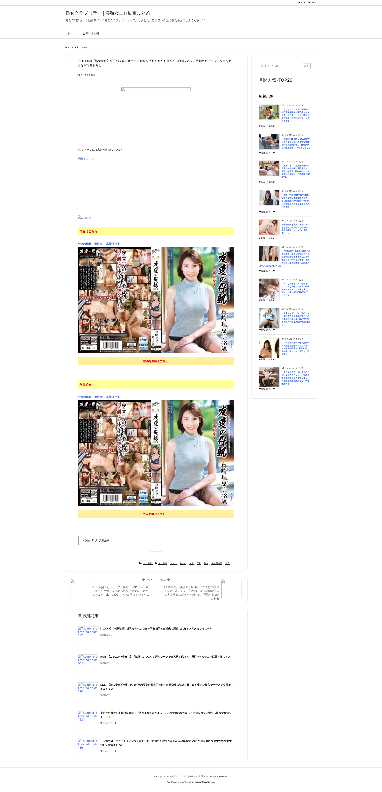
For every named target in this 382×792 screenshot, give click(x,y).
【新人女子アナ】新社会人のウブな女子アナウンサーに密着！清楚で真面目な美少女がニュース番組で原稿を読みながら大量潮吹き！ (295, 378)
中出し (183, 563)
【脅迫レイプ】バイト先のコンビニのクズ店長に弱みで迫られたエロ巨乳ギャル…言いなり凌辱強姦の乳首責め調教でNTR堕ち (296, 319)
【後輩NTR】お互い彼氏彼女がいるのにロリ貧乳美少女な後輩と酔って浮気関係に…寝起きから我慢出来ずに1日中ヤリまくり (296, 143)
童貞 (227, 563)
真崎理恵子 (216, 563)
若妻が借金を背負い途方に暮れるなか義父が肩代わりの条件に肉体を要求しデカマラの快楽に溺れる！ (295, 229)
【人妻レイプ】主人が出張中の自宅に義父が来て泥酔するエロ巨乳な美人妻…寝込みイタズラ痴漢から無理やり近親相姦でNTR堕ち (296, 171)
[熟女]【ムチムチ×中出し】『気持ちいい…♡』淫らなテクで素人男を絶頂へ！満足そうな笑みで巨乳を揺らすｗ (165, 656)
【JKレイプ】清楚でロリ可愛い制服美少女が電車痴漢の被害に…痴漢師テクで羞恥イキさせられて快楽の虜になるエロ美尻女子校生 (296, 201)
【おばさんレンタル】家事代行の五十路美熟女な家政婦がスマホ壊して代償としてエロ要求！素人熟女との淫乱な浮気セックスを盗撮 (295, 115)
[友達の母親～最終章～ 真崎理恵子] (156, 300)
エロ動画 (84, 47)
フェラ (173, 563)
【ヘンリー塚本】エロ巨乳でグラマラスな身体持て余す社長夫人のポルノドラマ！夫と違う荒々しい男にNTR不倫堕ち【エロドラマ (296, 289)
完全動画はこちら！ (155, 514)
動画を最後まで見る (155, 361)
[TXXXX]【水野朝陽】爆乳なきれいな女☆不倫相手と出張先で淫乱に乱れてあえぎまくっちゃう (156, 628)
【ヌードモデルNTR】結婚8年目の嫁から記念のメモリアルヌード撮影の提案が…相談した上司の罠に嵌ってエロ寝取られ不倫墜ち (295, 348)
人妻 (191, 563)
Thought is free (208, 782)
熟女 (206, 563)
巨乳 (199, 563)
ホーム (70, 47)
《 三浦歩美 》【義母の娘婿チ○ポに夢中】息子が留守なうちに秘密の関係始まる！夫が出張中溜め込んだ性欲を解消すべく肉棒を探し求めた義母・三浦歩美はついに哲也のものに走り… (284, 258)
